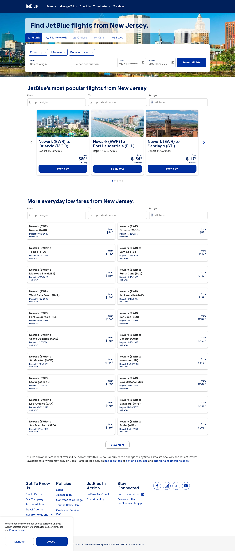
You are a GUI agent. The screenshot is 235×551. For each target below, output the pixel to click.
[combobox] (50, 64)
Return (152, 60)
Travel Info (102, 6)
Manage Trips (68, 6)
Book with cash (80, 52)
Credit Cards (33, 494)
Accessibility (64, 494)
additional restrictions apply (171, 460)
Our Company (34, 499)
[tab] (33, 37)
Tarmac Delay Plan (67, 505)
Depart (122, 60)
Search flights (191, 62)
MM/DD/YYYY (128, 64)
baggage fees (113, 460)
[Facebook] (157, 486)
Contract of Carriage (69, 500)
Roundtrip (36, 52)
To (75, 60)
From (32, 60)
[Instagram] (167, 486)
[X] (176, 486)
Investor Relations (39, 515)
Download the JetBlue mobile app (130, 501)
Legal (59, 489)
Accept (52, 541)
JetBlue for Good (98, 494)
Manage (19, 541)
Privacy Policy (16, 530)
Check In (85, 6)
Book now (63, 168)
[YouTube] (186, 486)
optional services (137, 460)
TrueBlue (119, 6)
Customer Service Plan (67, 512)
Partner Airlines (34, 504)
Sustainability (95, 499)
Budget (153, 95)
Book (52, 6)
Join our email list (131, 494)
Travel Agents (34, 509)
